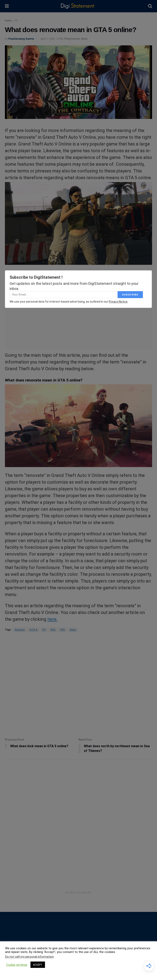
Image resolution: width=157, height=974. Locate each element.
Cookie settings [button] (16, 965)
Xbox (84, 38)
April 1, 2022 (47, 38)
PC (16, 20)
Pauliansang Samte (21, 38)
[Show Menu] (7, 6)
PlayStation (72, 38)
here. (52, 619)
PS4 (52, 629)
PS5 (62, 629)
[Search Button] (150, 6)
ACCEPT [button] (38, 964)
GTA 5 (33, 629)
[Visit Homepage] (78, 6)
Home (8, 20)
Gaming (20, 629)
